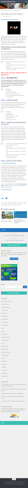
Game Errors (16, 10)
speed (9, 204)
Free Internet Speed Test (6, 189)
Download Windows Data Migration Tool (9, 19)
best (5, 202)
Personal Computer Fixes (8, 1)
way (20, 204)
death (11, 202)
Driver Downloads (6, 307)
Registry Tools (5, 349)
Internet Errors (5, 325)
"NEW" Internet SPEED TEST (14, 245)
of (21, 202)
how (19, 202)
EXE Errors (4, 313)
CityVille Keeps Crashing (6, 221)
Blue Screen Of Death (6, 10)
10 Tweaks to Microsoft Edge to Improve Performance (13, 401)
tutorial (15, 204)
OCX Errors (4, 334)
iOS (3, 328)
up (17, 204)
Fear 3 (14, 202)
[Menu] (26, 1)
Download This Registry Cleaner (9, 163)
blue (8, 202)
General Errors (5, 319)
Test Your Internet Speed (14, 293)
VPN (3, 358)
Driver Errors (5, 310)
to (12, 204)
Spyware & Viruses (6, 352)
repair (2, 204)
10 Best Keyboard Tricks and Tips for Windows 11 (12, 393)
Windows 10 (4, 361)
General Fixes (5, 322)
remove (24, 202)
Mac (3, 331)
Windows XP (5, 376)
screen (6, 204)
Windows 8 (4, 370)
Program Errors (5, 340)
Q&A (3, 343)
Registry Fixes (5, 346)
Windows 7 (4, 367)
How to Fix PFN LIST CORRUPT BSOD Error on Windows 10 (20, 221)
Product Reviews (5, 337)
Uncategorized (5, 355)
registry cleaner (8, 181)
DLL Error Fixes (5, 304)
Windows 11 (4, 364)
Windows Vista (5, 373)
